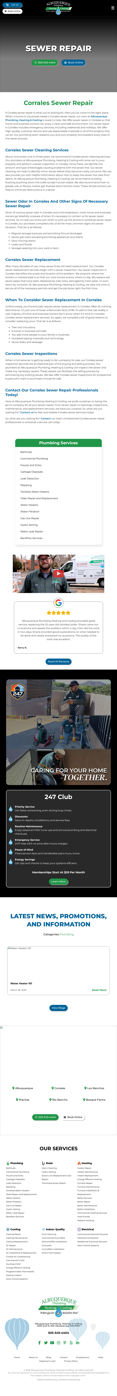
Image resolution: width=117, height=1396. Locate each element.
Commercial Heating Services (92, 1213)
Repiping (26, 485)
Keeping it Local (47, 1361)
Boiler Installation (86, 1209)
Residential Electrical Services (92, 1241)
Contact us (27, 412)
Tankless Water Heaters (34, 491)
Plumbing (67, 934)
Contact (46, 418)
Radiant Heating (85, 1220)
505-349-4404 (46, 62)
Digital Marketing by (58, 1380)
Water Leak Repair (31, 531)
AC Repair (11, 1245)
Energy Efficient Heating (89, 1179)
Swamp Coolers (13, 1275)
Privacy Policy (71, 1361)
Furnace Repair (85, 1183)
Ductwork (46, 1245)
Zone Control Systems (17, 1279)
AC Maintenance (14, 1249)
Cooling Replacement (17, 1241)
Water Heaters (29, 505)
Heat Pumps (83, 1216)
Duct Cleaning (49, 1234)
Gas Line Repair (29, 518)
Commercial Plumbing (34, 458)
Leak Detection (29, 478)
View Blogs (58, 1007)
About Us (33, 1357)
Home (17, 1357)
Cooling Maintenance (17, 1238)
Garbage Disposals (31, 471)
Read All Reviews (58, 661)
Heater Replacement (87, 1175)
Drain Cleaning (49, 1168)
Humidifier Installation (53, 1249)
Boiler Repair (83, 1202)
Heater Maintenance (87, 1172)
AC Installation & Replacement (21, 1253)
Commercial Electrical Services (92, 1234)
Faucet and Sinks (30, 465)
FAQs (100, 1357)
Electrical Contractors (87, 1238)
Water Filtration (29, 511)
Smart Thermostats (51, 1253)
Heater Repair (84, 1168)
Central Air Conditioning (18, 1257)
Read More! (99, 990)
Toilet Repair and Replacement (39, 498)
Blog (48, 1357)
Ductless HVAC (13, 1264)
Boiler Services (84, 1198)
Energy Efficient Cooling (18, 1268)
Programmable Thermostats (20, 1271)
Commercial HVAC (15, 1260)
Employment (82, 1357)
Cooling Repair (13, 1234)
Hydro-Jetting (29, 524)
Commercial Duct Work (53, 1238)
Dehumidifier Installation (54, 1241)
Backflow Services (31, 538)
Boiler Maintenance (87, 1205)
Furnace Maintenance (88, 1187)
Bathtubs (26, 452)
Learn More (58, 881)
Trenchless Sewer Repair (54, 1183)
